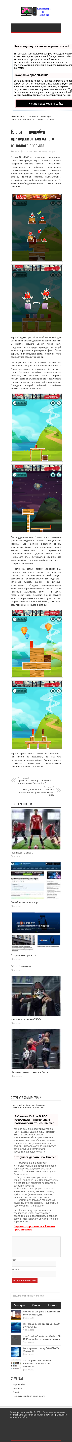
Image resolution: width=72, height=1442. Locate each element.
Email (14, 1269)
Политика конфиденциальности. (29, 1396)
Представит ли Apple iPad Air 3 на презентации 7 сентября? (36, 780)
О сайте (17, 1392)
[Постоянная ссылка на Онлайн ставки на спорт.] (36, 898)
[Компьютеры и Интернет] (36, 14)
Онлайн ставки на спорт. (25, 902)
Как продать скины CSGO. (26, 1019)
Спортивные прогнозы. (24, 955)
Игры (26, 116)
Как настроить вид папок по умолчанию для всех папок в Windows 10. (37, 1363)
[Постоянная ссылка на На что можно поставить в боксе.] (36, 1068)
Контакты (17, 1388)
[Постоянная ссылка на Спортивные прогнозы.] (36, 951)
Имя (14, 1260)
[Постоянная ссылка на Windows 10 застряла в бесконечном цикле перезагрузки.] (16, 1319)
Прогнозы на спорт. (22, 852)
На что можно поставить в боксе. (30, 1072)
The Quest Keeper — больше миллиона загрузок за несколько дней (36, 791)
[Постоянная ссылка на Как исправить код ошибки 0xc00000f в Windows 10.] (16, 1332)
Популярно (19, 1305)
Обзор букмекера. (21, 966)
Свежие (36, 1305)
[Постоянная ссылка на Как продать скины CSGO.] (36, 1015)
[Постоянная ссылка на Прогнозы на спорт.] (36, 848)
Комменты (53, 1305)
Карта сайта (19, 1384)
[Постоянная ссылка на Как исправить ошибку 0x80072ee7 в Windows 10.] (16, 1356)
